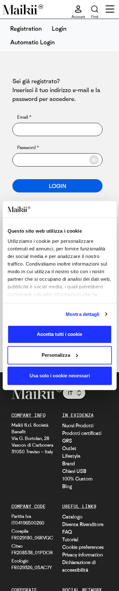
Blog (67, 486)
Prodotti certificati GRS (81, 437)
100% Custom (77, 478)
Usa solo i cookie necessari (60, 375)
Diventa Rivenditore (82, 524)
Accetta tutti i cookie (59, 334)
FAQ (67, 532)
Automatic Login (32, 42)
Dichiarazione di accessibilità (79, 566)
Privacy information (82, 554)
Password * (28, 147)
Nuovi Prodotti (77, 425)
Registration (26, 28)
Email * (24, 117)
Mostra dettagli (83, 314)
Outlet (69, 448)
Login (59, 28)
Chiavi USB (74, 471)
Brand (68, 463)
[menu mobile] (110, 10)
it (70, 392)
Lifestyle (71, 456)
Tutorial (70, 539)
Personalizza (56, 355)
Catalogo (72, 516)
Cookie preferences (83, 547)
